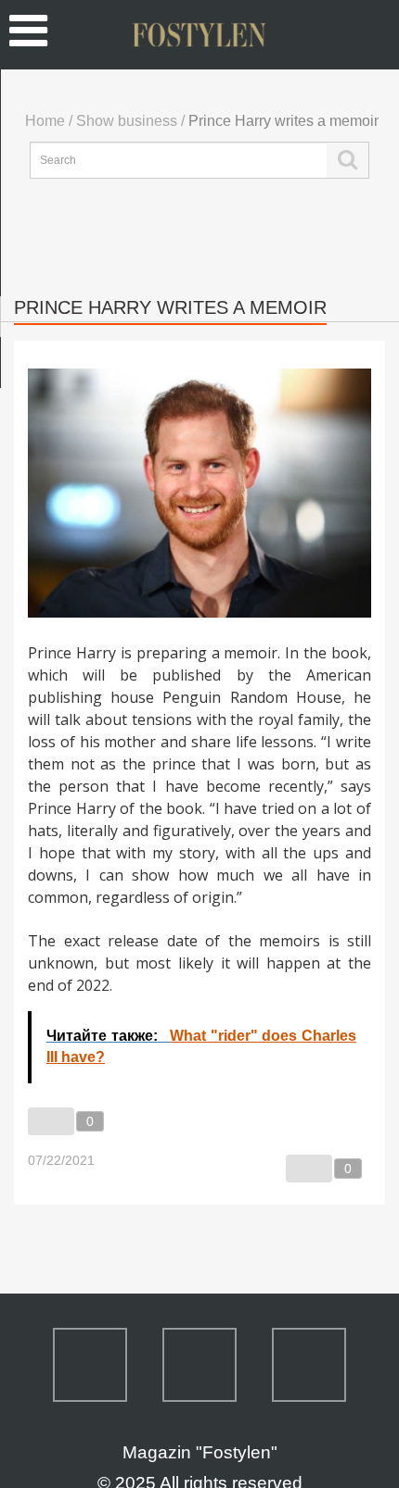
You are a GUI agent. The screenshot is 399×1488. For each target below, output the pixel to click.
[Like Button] (51, 1121)
